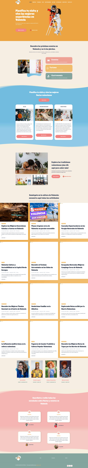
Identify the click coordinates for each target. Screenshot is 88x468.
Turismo (39, 2)
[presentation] (14, 212)
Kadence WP (38, 465)
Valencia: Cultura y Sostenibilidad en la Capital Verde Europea (14, 267)
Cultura (53, 2)
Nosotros (64, 2)
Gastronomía (48, 2)
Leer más (3, 237)
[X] (70, 466)
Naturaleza (58, 2)
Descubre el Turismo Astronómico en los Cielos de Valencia (42, 267)
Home (30, 2)
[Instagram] (71, 466)
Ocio (43, 2)
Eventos (34, 2)
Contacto (70, 2)
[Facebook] (68, 466)
